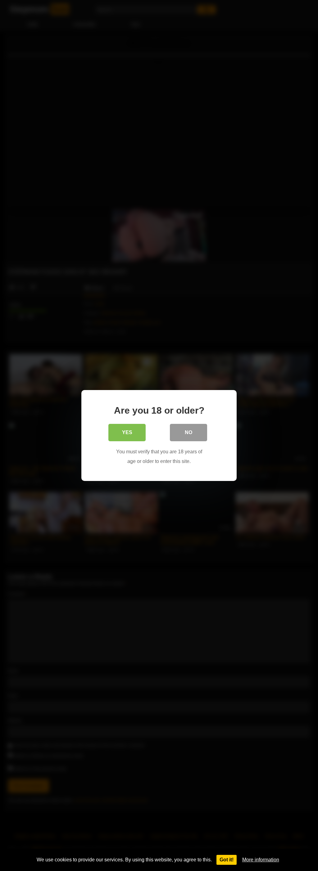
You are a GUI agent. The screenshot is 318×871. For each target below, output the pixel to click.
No (188, 432)
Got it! (227, 859)
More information (260, 859)
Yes (127, 432)
